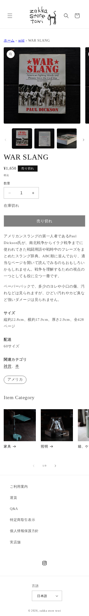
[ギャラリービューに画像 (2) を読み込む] (44, 138)
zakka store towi (50, 610)
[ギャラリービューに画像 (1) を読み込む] (22, 138)
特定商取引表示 (22, 520)
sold (21, 40)
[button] (9, 15)
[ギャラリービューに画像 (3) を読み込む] (67, 138)
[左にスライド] (5, 139)
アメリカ (15, 379)
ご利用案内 (19, 486)
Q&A (14, 509)
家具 (7, 446)
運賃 (13, 498)
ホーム (9, 40)
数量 (7, 183)
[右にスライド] (83, 139)
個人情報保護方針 (24, 531)
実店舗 (15, 542)
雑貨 (7, 366)
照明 (44, 446)
